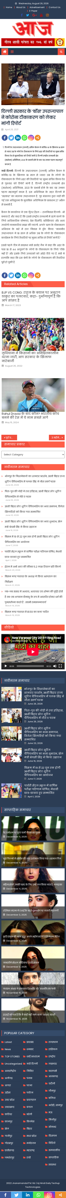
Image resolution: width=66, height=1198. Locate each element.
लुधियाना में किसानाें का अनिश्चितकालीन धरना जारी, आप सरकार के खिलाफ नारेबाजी (30, 357)
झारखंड (30, 1042)
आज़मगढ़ (53, 1076)
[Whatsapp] (24, 138)
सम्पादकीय (54, 1150)
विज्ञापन (53, 1135)
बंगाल (30, 1107)
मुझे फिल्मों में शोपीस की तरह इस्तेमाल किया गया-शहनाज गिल (32, 858)
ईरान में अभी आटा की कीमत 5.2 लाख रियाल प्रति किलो (33, 566)
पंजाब (29, 1078)
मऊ (50, 1112)
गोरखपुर (9, 1143)
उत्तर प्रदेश (9, 1099)
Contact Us (54, 7)
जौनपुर (52, 1090)
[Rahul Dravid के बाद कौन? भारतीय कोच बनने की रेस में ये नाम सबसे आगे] (33, 395)
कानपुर (8, 1121)
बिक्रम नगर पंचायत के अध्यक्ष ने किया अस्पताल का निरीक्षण (30, 579)
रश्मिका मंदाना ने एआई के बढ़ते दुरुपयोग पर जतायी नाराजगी (31, 910)
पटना (29, 1085)
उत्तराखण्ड (9, 1107)
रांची (29, 1157)
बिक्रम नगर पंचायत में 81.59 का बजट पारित (27, 612)
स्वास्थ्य (52, 1164)
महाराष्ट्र (31, 1150)
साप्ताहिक (54, 1157)
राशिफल (53, 1049)
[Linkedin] (18, 138)
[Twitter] (11, 138)
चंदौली (52, 1083)
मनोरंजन (31, 1143)
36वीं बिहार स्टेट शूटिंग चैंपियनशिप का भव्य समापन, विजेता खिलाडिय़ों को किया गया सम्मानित (34, 509)
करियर (8, 1114)
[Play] (5, 666)
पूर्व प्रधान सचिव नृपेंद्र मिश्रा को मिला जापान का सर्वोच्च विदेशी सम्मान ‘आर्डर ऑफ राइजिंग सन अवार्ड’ (11, 437)
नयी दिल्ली (32, 1063)
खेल (7, 1128)
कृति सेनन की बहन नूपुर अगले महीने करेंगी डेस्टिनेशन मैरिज (31, 936)
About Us (20, 7)
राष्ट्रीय (52, 1056)
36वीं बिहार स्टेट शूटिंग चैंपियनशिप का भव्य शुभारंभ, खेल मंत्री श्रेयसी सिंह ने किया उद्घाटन (33, 524)
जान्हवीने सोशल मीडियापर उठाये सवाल (21, 962)
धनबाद (30, 1049)
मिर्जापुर (52, 1119)
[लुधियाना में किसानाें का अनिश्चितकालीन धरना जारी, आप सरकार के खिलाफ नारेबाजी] (33, 334)
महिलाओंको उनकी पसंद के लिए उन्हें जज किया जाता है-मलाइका (32, 884)
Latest (8, 1042)
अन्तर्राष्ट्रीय (10, 1071)
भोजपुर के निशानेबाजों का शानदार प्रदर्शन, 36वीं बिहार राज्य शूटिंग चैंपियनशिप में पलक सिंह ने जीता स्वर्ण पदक (35, 479)
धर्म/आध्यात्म (33, 1056)
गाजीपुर (8, 1136)
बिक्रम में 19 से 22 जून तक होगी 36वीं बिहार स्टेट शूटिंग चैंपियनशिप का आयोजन (32, 539)
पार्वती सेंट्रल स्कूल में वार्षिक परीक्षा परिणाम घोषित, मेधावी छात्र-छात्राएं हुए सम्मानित (33, 554)
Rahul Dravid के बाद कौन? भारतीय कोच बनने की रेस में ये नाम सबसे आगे (30, 416)
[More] (38, 138)
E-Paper (33, 10)
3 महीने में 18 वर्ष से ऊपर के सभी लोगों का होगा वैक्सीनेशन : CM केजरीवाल (58, 437)
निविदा (30, 1071)
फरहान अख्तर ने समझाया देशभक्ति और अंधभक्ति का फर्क (29, 988)
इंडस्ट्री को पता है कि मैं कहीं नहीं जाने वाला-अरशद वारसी (29, 1014)
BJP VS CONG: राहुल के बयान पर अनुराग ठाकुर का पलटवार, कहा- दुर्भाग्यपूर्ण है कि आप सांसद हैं (31, 296)
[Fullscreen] (60, 666)
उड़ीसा (7, 1092)
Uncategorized (13, 1063)
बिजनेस (30, 1121)
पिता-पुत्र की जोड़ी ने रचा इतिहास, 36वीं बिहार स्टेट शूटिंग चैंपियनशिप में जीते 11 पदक (33, 494)
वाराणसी (53, 1071)
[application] (33, 651)
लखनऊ (53, 1063)
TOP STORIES (12, 1056)
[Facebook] (5, 138)
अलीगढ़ (9, 1078)
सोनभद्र (52, 1127)
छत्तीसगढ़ (9, 1150)
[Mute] (55, 666)
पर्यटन (30, 1092)
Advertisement (37, 7)
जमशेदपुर (9, 1157)
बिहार (29, 1128)
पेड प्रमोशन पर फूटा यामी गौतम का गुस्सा (21, 832)
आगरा (8, 1085)
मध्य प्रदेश (31, 1136)
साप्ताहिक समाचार (17, 810)
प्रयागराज (31, 1099)
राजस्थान (53, 1042)
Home (9, 7)
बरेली (29, 1114)
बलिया (52, 1098)
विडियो (52, 1143)
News (8, 1049)
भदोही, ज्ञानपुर (56, 1105)
